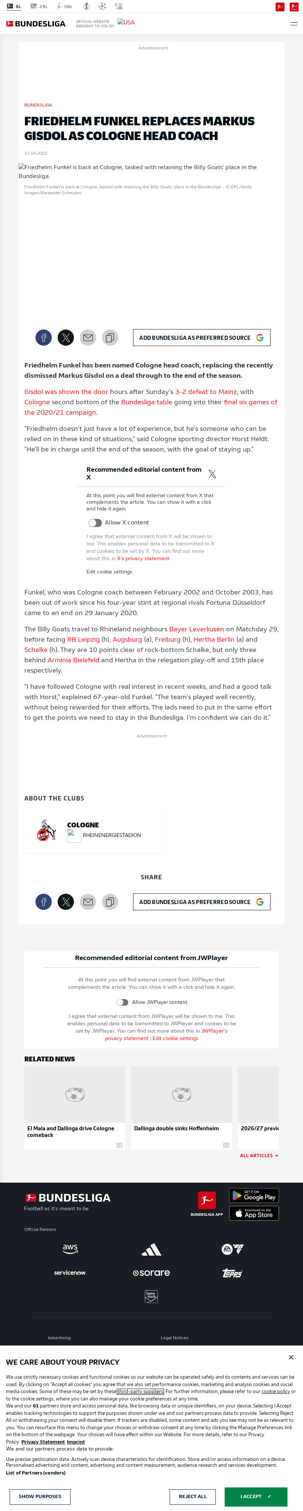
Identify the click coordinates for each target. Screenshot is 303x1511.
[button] (294, 23)
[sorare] (151, 1273)
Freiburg (168, 640)
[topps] (233, 1273)
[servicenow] (70, 1273)
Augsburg (127, 640)
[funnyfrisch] (151, 1296)
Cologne (37, 402)
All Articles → (259, 1155)
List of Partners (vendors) (35, 1473)
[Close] (291, 1357)
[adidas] (151, 1249)
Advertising (59, 1338)
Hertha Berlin (214, 640)
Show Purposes (40, 1496)
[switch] (95, 523)
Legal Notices (174, 1338)
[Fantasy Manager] (294, 6)
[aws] (70, 1249)
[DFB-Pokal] (87, 6)
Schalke (36, 650)
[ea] (233, 1249)
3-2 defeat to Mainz (206, 392)
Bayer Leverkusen (196, 630)
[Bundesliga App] (280, 6)
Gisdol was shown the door (66, 392)
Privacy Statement (43, 1442)
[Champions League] (102, 6)
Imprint (76, 1442)
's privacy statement (143, 559)
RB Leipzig (83, 640)
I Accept (251, 1496)
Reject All (192, 1496)
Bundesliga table (146, 402)
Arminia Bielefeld (73, 660)
